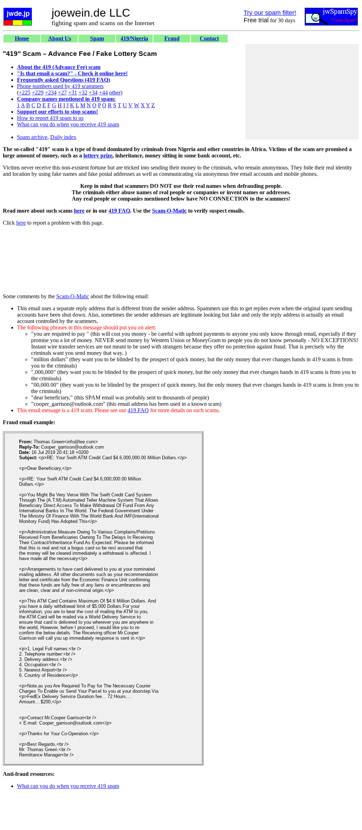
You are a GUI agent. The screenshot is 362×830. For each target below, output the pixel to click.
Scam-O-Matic (169, 211)
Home (22, 38)
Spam (97, 38)
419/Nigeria (134, 38)
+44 (103, 93)
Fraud (172, 38)
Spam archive (32, 137)
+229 (37, 93)
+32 (82, 93)
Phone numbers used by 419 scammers (60, 86)
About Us (59, 38)
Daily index (63, 137)
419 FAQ (119, 211)
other (115, 93)
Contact (209, 38)
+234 (51, 93)
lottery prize (97, 155)
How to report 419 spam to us (50, 118)
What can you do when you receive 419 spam (68, 124)
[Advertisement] (302, 91)
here (79, 211)
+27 (62, 93)
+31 (72, 93)
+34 (93, 93)
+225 (24, 93)
